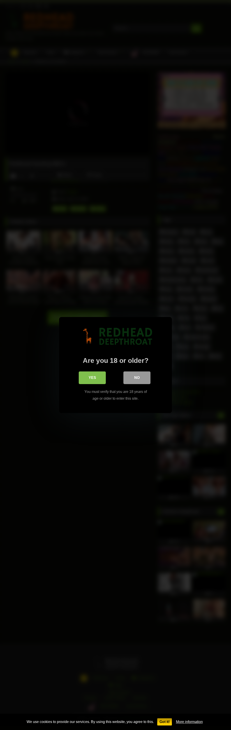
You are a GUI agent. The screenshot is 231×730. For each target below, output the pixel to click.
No (137, 378)
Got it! (164, 722)
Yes (92, 378)
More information (189, 722)
